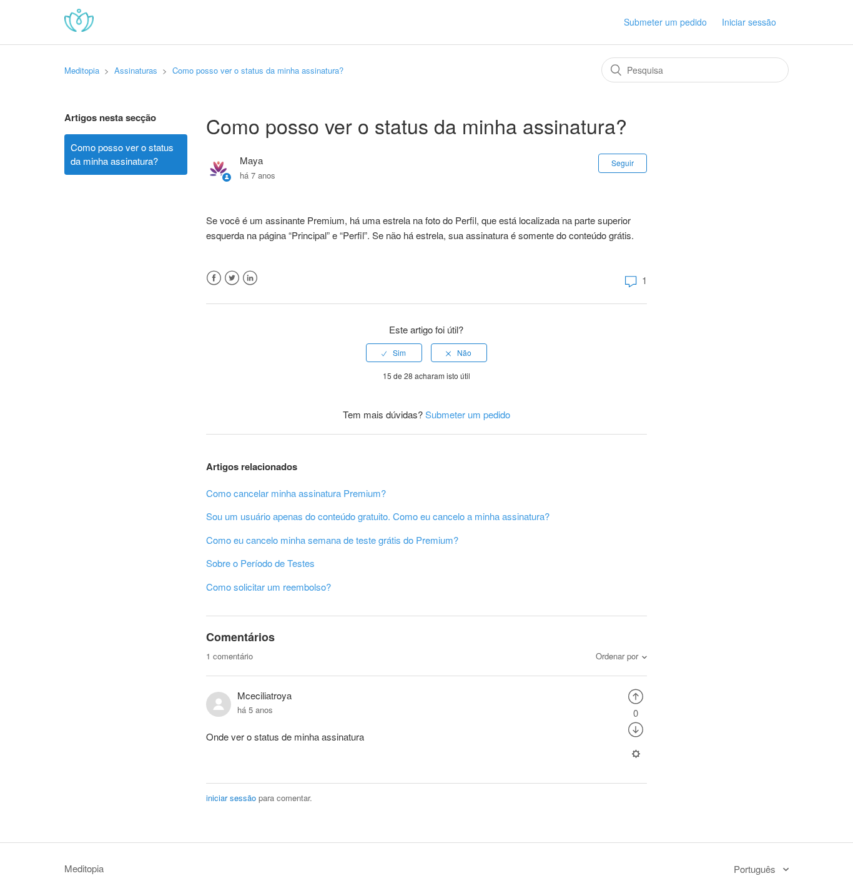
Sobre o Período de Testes (260, 562)
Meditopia (81, 70)
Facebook (214, 278)
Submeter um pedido (665, 22)
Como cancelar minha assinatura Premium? (296, 493)
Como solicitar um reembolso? (268, 586)
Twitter (232, 278)
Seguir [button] (622, 162)
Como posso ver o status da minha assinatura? (257, 70)
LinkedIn (250, 278)
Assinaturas (135, 70)
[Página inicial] (79, 27)
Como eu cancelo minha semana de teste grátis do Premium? (332, 539)
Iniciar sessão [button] (749, 22)
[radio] (394, 352)
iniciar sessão (231, 798)
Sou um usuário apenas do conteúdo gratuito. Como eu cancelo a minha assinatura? (378, 516)
